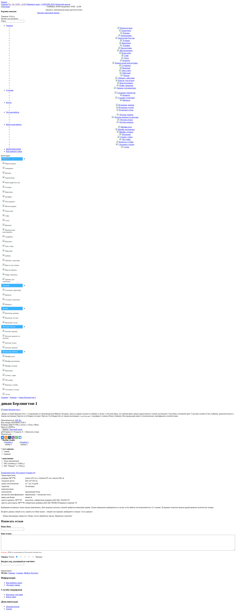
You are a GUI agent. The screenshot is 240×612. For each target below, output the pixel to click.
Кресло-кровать (126, 83)
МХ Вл (18, 420)
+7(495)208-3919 (47, 4)
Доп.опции (20, 473)
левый (6, 451)
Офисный (126, 73)
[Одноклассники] (6, 437)
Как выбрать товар (14, 151)
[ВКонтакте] (2, 437)
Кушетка (126, 60)
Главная (4, 4)
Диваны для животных (126, 88)
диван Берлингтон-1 (27, 397)
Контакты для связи (14, 595)
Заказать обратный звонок (48, 13)
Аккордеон (126, 30)
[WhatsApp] (16, 437)
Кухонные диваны (126, 105)
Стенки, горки (126, 137)
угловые (19, 573)
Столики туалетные (126, 98)
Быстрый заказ (16, 429)
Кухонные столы (126, 110)
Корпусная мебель (14, 124)
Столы (126, 147)
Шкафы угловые (126, 132)
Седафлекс (126, 65)
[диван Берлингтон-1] (10, 409)
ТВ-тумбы (126, 139)
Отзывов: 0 (18, 432)
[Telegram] (20, 437)
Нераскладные (126, 28)
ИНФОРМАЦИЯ (13, 149)
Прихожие (126, 134)
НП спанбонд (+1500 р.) (14, 463)
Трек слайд (126, 70)
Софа (126, 55)
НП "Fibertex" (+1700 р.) (14, 466)
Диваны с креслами (126, 78)
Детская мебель (12, 112)
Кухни (9, 102)
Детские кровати (126, 122)
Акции (9, 609)
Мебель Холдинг (31, 573)
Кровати (126, 95)
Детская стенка (126, 120)
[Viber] (13, 437)
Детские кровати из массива (126, 117)
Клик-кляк (126, 53)
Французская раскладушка (126, 63)
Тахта (126, 58)
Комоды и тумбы (126, 142)
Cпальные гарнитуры (126, 93)
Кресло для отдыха (126, 80)
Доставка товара (13, 585)
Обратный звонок (62, 4)
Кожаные (126, 68)
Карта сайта (11, 597)
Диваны (9, 25)
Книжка (126, 33)
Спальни (10, 90)
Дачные (126, 75)
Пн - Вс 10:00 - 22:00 (17, 4)
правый (7, 454)
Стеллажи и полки (126, 144)
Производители (12, 607)
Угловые (126, 40)
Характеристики (8, 473)
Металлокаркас (126, 50)
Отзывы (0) (30, 473)
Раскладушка (126, 48)
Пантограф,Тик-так (126, 38)
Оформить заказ (33, 4)
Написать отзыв (32, 432)
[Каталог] (8, 442)
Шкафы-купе (126, 127)
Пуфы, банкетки (126, 85)
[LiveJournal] (9, 437)
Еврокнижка (126, 35)
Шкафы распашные (126, 129)
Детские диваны (126, 115)
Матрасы (126, 100)
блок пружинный (11, 461)
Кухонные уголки (126, 107)
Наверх (4, 2)
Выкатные (126, 43)
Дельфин (126, 45)
